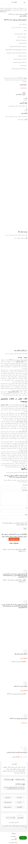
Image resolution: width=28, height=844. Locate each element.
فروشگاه (22, 8)
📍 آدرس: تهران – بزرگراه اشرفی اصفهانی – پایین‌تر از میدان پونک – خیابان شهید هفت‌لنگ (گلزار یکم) (14, 788)
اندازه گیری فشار (9, 8)
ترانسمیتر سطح (7, 807)
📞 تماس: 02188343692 (20, 779)
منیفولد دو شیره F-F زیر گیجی (20, 686)
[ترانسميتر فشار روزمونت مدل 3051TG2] (14, 703)
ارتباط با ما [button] (23, 837)
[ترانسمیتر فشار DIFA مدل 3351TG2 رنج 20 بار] (14, 735)
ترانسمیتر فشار (23, 79)
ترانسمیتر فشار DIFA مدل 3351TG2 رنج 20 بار (17, 752)
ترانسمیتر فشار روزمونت (17, 10)
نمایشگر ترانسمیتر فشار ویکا (21, 653)
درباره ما (19, 802)
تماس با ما (19, 797)
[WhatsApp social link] (4, 2)
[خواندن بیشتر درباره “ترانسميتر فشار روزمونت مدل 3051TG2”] (25, 716)
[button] (25, 651)
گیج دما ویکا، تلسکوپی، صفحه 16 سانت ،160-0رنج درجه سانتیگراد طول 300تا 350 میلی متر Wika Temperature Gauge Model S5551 (15, 575)
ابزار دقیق (16, 8)
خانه (26, 8)
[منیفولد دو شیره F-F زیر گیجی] (14, 670)
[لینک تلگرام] (2, 2)
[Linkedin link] (6, 2)
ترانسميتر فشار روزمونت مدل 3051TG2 (18, 718)
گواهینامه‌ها (19, 807)
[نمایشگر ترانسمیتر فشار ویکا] (14, 619)
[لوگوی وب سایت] (14, 2)
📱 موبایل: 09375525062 (8, 779)
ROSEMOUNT (20, 78)
